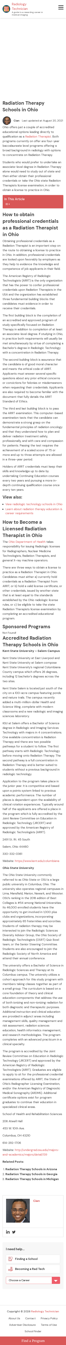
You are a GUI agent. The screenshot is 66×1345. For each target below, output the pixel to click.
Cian (16, 120)
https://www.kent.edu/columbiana (37, 861)
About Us (14, 1318)
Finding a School (26, 1259)
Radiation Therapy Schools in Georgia (31, 1174)
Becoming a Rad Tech (29, 1269)
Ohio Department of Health (27, 542)
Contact (30, 1318)
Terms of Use (49, 1325)
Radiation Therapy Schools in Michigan (32, 1179)
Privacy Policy (49, 1318)
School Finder (33, 1331)
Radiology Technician (20, 6)
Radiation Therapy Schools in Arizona (31, 1169)
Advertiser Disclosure (22, 1325)
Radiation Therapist (38, 136)
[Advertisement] (33, 53)
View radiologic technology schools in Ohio (33, 504)
